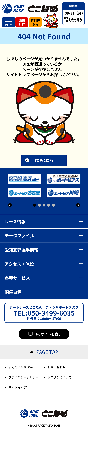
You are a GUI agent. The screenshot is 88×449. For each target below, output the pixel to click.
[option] (44, 186)
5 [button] (53, 205)
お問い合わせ (57, 367)
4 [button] (48, 205)
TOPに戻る (44, 160)
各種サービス (17, 278)
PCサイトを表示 (49, 334)
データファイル (19, 235)
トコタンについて (60, 377)
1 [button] (34, 205)
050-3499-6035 (51, 313)
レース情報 (15, 221)
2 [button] (39, 205)
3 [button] (44, 205)
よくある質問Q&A (20, 367)
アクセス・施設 (19, 264)
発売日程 (22, 22)
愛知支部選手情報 (21, 250)
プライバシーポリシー (23, 377)
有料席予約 (35, 22)
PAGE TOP (47, 351)
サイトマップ (17, 387)
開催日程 (13, 292)
